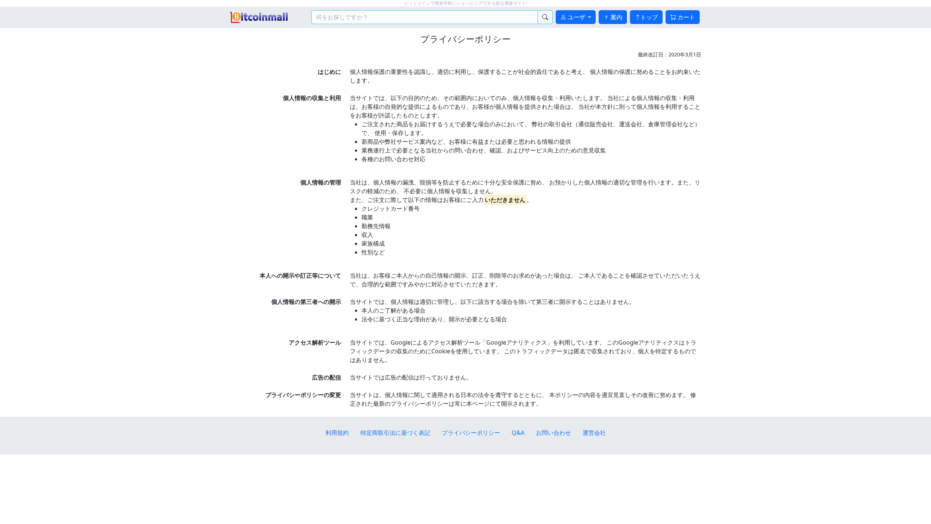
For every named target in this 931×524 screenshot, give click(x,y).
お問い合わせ (553, 433)
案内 (615, 17)
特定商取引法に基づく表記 (395, 433)
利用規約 (337, 433)
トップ (649, 17)
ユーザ (576, 17)
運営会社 (594, 433)
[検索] (545, 17)
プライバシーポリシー (471, 433)
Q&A (518, 433)
